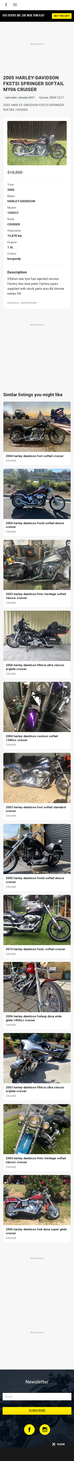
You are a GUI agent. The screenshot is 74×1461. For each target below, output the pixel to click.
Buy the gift (61, 16)
